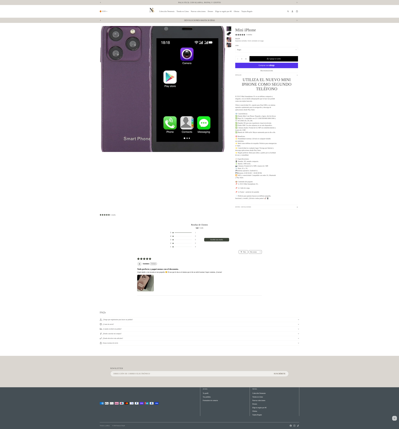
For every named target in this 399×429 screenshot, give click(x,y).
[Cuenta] (292, 11)
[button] (105, 215)
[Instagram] (294, 425)
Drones (254, 404)
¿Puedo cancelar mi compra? (112, 333)
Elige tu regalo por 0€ (259, 407)
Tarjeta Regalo (257, 415)
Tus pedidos (207, 397)
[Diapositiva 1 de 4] (229, 28)
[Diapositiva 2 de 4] (229, 34)
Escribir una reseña (216, 240)
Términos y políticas (105, 425)
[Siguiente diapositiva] (297, 2)
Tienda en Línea (257, 397)
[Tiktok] (298, 425)
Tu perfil (205, 393)
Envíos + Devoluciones (243, 207)
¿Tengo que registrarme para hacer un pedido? (118, 319)
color (237, 45)
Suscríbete (280, 374)
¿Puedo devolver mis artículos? (113, 338)
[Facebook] (290, 425)
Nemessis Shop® (120, 425)
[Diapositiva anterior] (100, 2)
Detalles (238, 75)
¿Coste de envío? (108, 324)
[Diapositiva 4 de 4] (229, 45)
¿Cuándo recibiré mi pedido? (112, 329)
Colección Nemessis (259, 393)
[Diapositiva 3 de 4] (229, 39)
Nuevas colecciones (258, 400)
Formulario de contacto (210, 400)
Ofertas (254, 411)
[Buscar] (288, 11)
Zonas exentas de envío (110, 343)
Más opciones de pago (266, 70)
